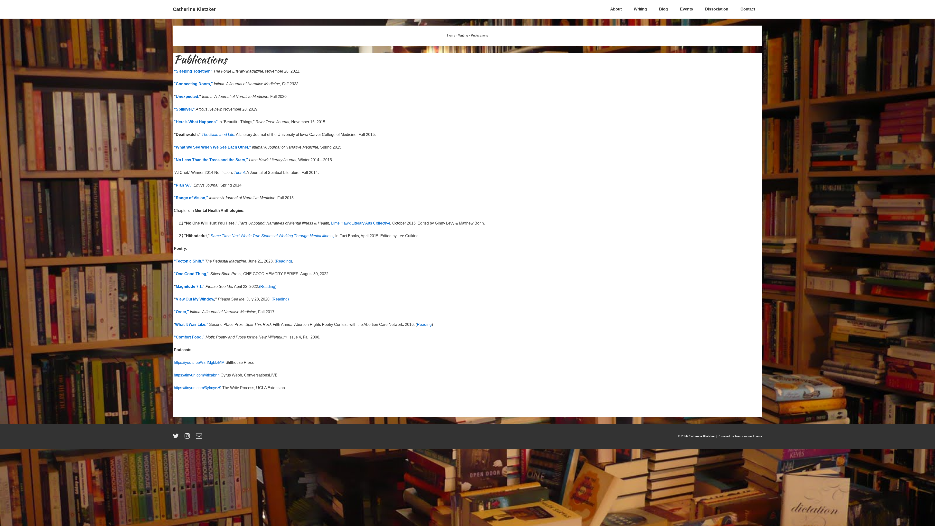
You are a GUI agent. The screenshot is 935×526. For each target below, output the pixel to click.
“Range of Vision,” (191, 198)
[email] (199, 437)
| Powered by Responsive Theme (739, 436)
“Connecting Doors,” (193, 84)
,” (203, 286)
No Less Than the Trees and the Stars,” (212, 160)
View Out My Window (195, 299)
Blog (663, 9)
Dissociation (716, 9)
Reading (424, 324)
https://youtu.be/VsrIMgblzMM (199, 362)
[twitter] (177, 437)
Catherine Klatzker (194, 9)
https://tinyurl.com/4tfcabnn (197, 375)
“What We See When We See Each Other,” (212, 147)
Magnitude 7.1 (189, 286)
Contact (747, 9)
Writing (640, 9)
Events (686, 9)
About (616, 9)
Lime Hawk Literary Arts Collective (360, 223)
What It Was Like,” (192, 324)
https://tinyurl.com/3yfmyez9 (197, 388)
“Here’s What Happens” (196, 122)
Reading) (284, 261)
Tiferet (239, 172)
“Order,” (181, 312)
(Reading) (267, 286)
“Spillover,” (185, 109)
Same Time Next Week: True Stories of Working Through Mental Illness (272, 236)
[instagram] (188, 437)
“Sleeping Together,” (193, 71)
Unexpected (187, 96)
